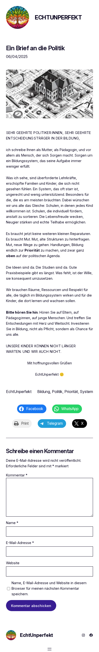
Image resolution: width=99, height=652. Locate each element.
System (86, 391)
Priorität (32, 250)
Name (12, 523)
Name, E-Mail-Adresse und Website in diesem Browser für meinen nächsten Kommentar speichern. (49, 588)
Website (12, 563)
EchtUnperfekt (58, 17)
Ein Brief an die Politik (35, 48)
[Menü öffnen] (49, 649)
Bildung (43, 391)
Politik (57, 391)
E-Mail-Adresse (20, 543)
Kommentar (16, 475)
